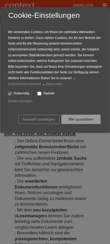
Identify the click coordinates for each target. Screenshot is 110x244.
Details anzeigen (20, 101)
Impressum (54, 84)
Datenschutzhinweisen (24, 84)
